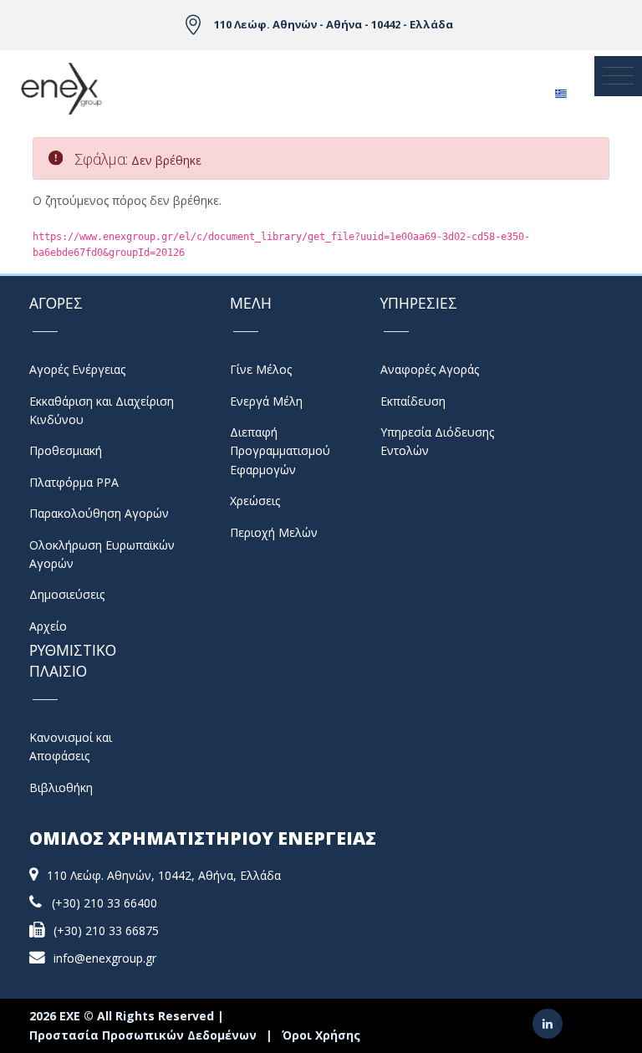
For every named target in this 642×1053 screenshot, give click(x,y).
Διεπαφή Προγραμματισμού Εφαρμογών (280, 451)
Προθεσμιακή (65, 450)
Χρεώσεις (255, 501)
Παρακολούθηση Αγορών (99, 513)
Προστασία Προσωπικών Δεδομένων (143, 1035)
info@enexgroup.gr (105, 958)
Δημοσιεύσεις (66, 594)
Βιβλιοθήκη (61, 787)
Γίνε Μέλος (261, 369)
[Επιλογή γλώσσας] (560, 88)
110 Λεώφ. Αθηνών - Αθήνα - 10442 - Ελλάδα (333, 24)
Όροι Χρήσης (321, 1035)
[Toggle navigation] (618, 76)
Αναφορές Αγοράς (429, 369)
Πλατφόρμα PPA (74, 482)
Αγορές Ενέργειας (77, 369)
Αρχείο (48, 626)
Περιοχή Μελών (274, 532)
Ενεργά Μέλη (266, 401)
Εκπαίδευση (413, 401)
